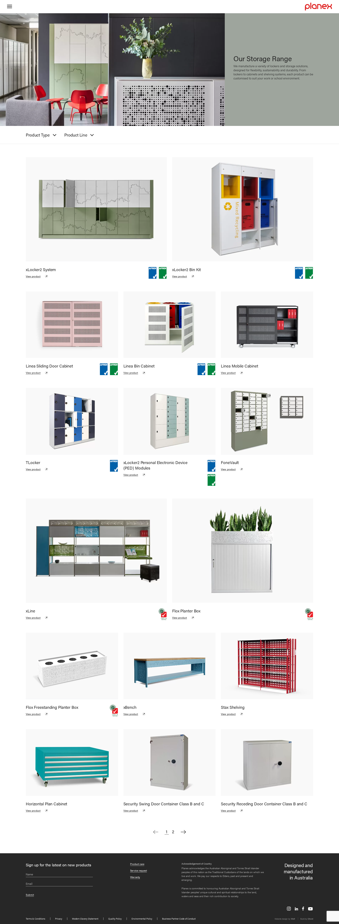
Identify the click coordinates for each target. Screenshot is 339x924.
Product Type (38, 135)
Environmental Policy (142, 918)
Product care (137, 864)
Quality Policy (115, 918)
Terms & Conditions (35, 918)
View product (33, 276)
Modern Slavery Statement (85, 918)
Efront (310, 918)
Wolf (293, 918)
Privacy (58, 918)
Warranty (135, 877)
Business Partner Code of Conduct (179, 918)
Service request (138, 870)
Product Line (75, 135)
